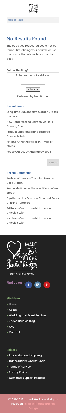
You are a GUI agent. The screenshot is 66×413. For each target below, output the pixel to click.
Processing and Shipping (25, 355)
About (13, 310)
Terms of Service (20, 366)
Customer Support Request (27, 378)
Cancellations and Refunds (27, 361)
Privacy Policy (18, 372)
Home (13, 304)
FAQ (11, 326)
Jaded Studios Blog (22, 321)
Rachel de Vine (16, 188)
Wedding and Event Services (28, 315)
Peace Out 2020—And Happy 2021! (29, 151)
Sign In (29, 404)
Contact (14, 332)
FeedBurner (41, 96)
